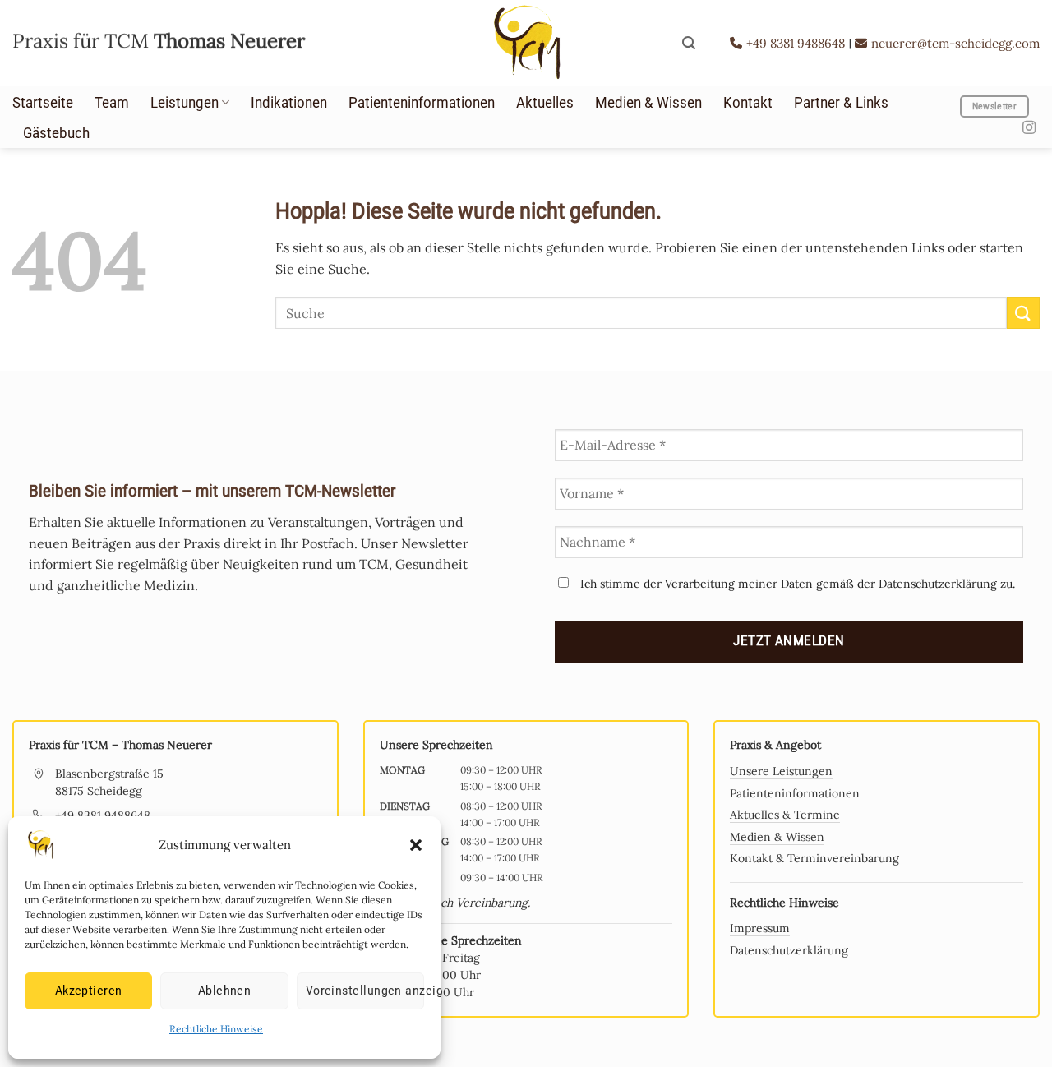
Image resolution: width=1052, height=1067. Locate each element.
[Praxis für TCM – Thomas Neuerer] (526, 43)
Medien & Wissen (648, 103)
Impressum (760, 928)
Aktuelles (545, 103)
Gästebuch (56, 133)
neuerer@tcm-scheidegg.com (955, 43)
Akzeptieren (88, 990)
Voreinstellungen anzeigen (365, 990)
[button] (416, 845)
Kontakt (748, 103)
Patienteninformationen (421, 103)
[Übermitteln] (1023, 313)
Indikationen (289, 103)
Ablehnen (224, 990)
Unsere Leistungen (781, 771)
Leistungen (184, 103)
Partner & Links (841, 103)
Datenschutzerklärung (789, 950)
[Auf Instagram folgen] (1029, 128)
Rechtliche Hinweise (216, 1029)
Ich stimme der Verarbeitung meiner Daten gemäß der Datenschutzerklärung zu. (796, 583)
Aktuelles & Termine (785, 814)
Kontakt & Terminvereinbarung (814, 858)
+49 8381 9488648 (797, 43)
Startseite (42, 103)
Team (112, 103)
